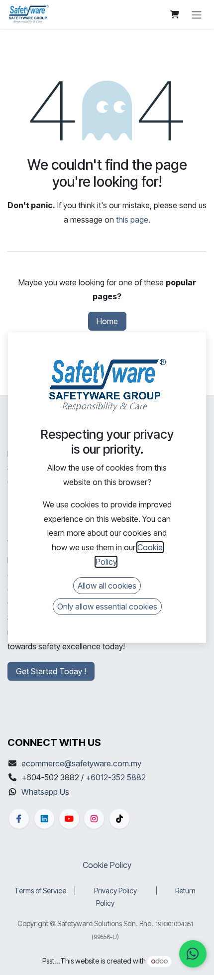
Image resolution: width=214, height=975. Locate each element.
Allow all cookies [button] (107, 586)
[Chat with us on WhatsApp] (193, 954)
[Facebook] (19, 819)
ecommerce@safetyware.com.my (81, 763)
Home (107, 321)
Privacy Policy (115, 890)
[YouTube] (69, 819)
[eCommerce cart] (175, 14)
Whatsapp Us (45, 792)
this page (132, 220)
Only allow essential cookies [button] (107, 606)
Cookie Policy (107, 865)
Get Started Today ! (51, 671)
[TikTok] (119, 819)
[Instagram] (94, 819)
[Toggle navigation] (197, 14)
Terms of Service (40, 890)
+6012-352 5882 (116, 777)
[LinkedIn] (44, 819)
